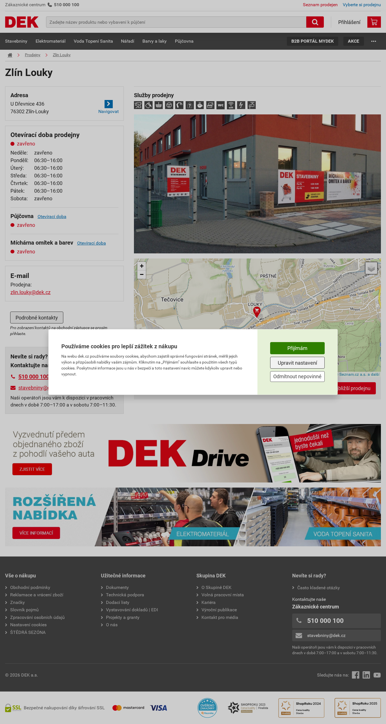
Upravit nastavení (297, 363)
